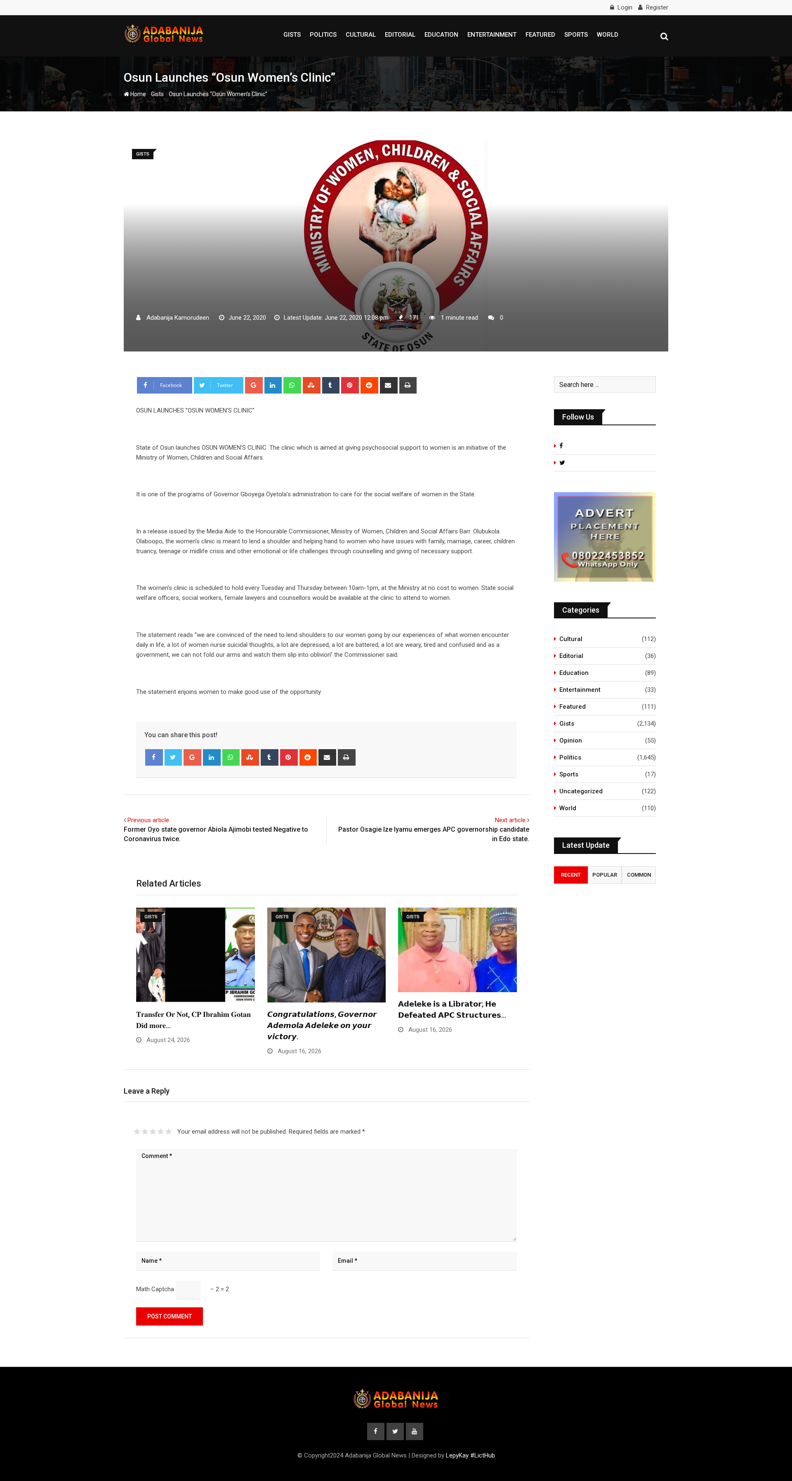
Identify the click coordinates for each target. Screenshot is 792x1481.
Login (625, 7)
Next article (510, 820)
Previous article (148, 820)
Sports (576, 34)
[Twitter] (173, 757)
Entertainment (491, 34)
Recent (571, 875)
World (607, 34)
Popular (604, 875)
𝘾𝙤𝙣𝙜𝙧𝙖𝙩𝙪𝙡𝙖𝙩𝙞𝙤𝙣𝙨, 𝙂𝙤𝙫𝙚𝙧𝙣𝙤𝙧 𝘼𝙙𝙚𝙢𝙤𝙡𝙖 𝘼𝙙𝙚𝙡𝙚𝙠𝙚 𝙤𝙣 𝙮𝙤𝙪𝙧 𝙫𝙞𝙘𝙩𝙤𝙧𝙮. (322, 1025)
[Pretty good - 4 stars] (161, 1132)
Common (639, 875)
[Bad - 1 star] (137, 1132)
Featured (540, 34)
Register (657, 7)
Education (441, 34)
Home (137, 94)
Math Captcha (155, 1289)
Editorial (400, 34)
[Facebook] (154, 757)
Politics (323, 34)
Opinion (570, 740)
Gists (292, 34)
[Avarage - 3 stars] (153, 1132)
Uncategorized (581, 791)
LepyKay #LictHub (470, 1455)
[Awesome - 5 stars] (168, 1132)
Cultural (361, 34)
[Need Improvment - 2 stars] (145, 1132)
